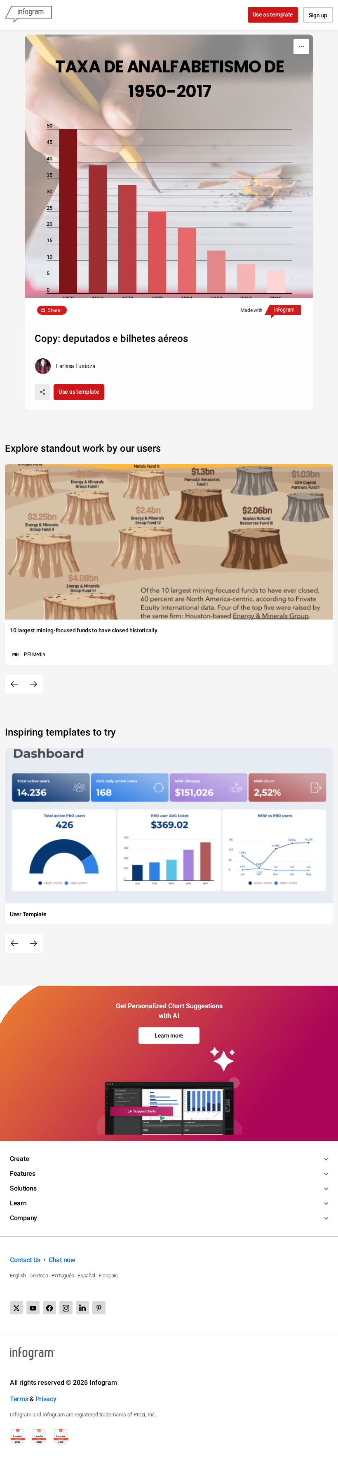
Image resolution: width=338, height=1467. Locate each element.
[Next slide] (33, 684)
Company (23, 1218)
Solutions (23, 1188)
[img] (68, 211)
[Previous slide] (14, 684)
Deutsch (38, 1275)
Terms (19, 1399)
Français (108, 1275)
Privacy (45, 1399)
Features (22, 1173)
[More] (301, 46)
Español (86, 1275)
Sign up (318, 15)
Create (19, 1159)
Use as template (273, 14)
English (18, 1275)
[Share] (42, 392)
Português (63, 1275)
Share (54, 310)
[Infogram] (28, 15)
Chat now (62, 1260)
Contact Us (25, 1260)
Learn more (169, 1035)
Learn (18, 1203)
